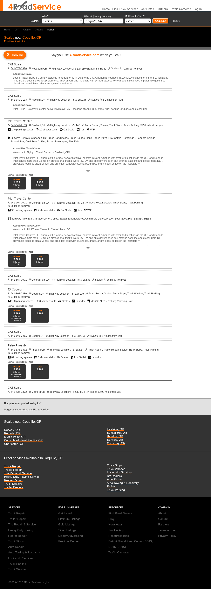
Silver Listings (67, 530)
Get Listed (147, 8)
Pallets (111, 486)
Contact (163, 518)
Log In (197, 8)
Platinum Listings (69, 518)
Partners (162, 8)
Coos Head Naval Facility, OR (23, 440)
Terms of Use (167, 530)
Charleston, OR (14, 443)
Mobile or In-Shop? (134, 16)
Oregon (27, 29)
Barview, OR (115, 439)
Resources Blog (118, 535)
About (162, 513)
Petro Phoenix (17, 345)
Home (7, 29)
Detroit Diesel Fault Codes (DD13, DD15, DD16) (130, 544)
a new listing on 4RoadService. (26, 409)
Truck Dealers (13, 483)
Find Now (160, 21)
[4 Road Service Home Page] (34, 5)
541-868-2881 (19, 336)
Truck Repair (12, 466)
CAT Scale (14, 64)
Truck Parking (116, 489)
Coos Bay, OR (116, 443)
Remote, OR (12, 433)
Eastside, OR (115, 429)
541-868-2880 (19, 293)
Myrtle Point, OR (15, 436)
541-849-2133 (19, 100)
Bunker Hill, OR (117, 432)
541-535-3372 (19, 350)
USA (16, 29)
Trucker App (116, 530)
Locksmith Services (119, 472)
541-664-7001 (19, 202)
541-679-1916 (19, 68)
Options (176, 21)
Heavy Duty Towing (20, 530)
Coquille (39, 29)
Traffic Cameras (180, 8)
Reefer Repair (13, 480)
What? (45, 16)
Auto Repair (114, 479)
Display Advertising (70, 535)
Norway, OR (12, 429)
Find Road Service (120, 513)
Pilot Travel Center (20, 121)
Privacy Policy (167, 535)
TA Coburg (15, 289)
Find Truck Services (125, 8)
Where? (97, 16)
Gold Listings (66, 524)
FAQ (111, 518)
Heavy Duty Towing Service (22, 476)
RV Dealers (114, 475)
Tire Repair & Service (18, 473)
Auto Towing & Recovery (123, 482)
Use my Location (102, 16)
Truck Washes (116, 469)
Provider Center (68, 541)
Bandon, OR (115, 436)
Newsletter (115, 524)
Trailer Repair (13, 469)
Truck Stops (114, 465)
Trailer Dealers (13, 487)
